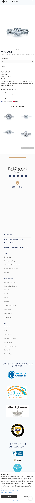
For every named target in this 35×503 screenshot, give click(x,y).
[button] (7, 93)
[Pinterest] (22, 176)
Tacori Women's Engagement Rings (23, 55)
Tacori (8, 55)
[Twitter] (14, 176)
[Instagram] (26, 176)
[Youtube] (18, 176)
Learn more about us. (7, 492)
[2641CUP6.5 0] (17, 31)
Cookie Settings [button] (17, 501)
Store (2, 55)
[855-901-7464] (17, 183)
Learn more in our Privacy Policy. (9, 491)
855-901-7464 (17, 187)
